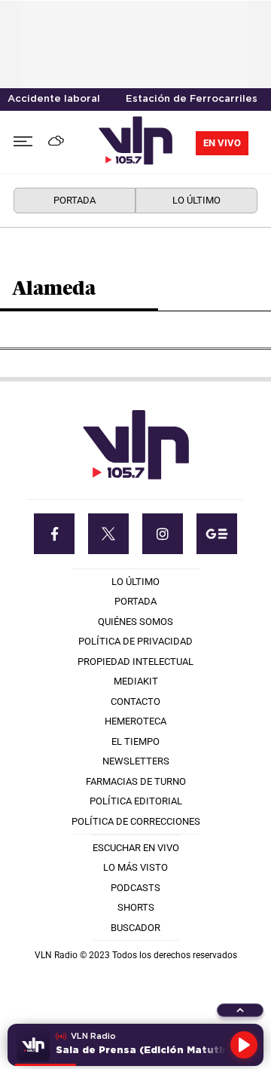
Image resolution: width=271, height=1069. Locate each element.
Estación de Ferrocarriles (191, 99)
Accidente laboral (54, 99)
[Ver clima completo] (58, 142)
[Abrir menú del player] (240, 1010)
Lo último (196, 200)
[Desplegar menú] (23, 142)
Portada (74, 200)
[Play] (243, 1044)
